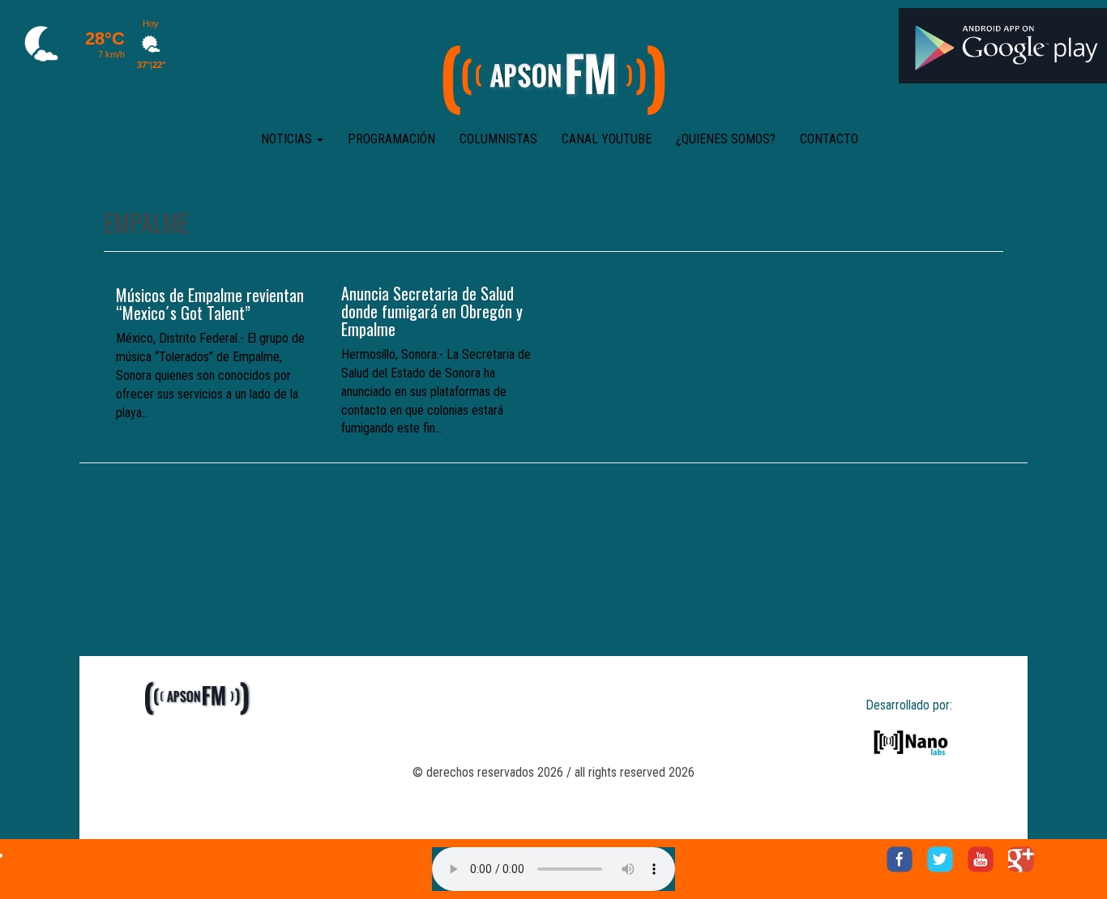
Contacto (829, 139)
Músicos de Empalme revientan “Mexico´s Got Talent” (210, 304)
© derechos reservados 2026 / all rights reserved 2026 (553, 772)
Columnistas (498, 139)
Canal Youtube (607, 139)
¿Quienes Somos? (726, 139)
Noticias (288, 139)
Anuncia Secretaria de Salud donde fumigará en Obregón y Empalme (432, 311)
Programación (391, 139)
